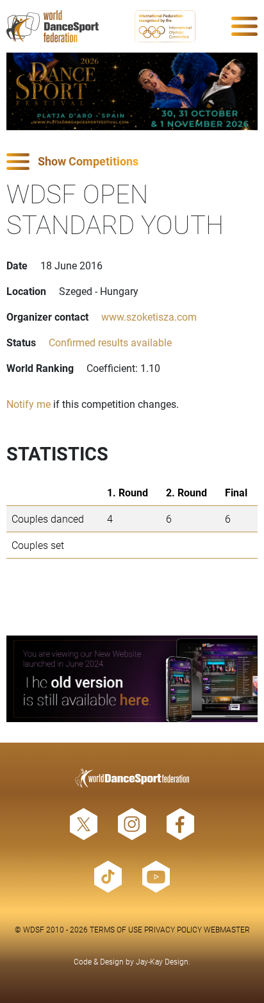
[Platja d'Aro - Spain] (132, 91)
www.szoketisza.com (149, 316)
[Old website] (132, 679)
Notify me (28, 403)
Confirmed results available (110, 342)
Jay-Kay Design (162, 961)
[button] (132, 162)
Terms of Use (116, 929)
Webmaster (227, 929)
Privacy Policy (173, 929)
